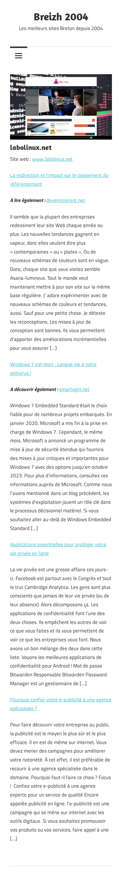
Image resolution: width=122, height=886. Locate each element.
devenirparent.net (65, 200)
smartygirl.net (74, 389)
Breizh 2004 (61, 16)
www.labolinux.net (52, 159)
